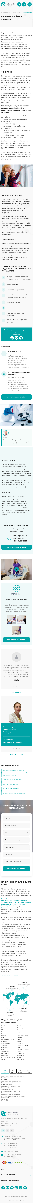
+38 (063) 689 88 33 (10, 1147)
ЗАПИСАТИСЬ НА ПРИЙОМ (16, 397)
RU (12, 1130)
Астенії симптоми (6, 1084)
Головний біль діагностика (12, 789)
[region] (17, 671)
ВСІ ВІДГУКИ (16, 692)
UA (24, 4)
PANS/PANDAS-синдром (10, 900)
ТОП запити (20, 1071)
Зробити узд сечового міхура (12, 779)
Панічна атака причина (10, 784)
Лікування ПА (5, 1087)
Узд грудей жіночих (9, 775)
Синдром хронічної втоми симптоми (12, 1082)
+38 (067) (20, 536)
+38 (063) (20, 541)
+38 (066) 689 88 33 (10, 1145)
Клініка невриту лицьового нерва (14, 793)
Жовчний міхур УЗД (7, 1089)
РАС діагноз (4, 1079)
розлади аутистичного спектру (12, 898)
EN (7, 1130)
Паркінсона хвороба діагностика (11, 1081)
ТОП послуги (28, 1071)
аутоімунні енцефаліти (16, 905)
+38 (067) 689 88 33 (10, 1143)
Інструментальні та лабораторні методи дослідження (13, 1096)
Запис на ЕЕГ (5, 1099)
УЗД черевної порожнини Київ (10, 1086)
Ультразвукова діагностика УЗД (10, 1091)
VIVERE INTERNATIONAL (9, 975)
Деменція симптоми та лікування (14, 770)
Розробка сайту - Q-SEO (16, 1200)
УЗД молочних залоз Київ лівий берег (12, 1076)
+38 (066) (20, 538)
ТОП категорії (5, 1071)
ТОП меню (12, 1071)
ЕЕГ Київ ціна (5, 1077)
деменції (4, 907)
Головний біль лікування (8, 1101)
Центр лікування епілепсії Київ (10, 1094)
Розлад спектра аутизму (8, 1092)
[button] (13, 748)
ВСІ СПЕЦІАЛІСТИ (16, 754)
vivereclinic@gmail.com (12, 1151)
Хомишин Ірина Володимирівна (10, 728)
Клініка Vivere (5, 12)
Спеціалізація (16, 12)
